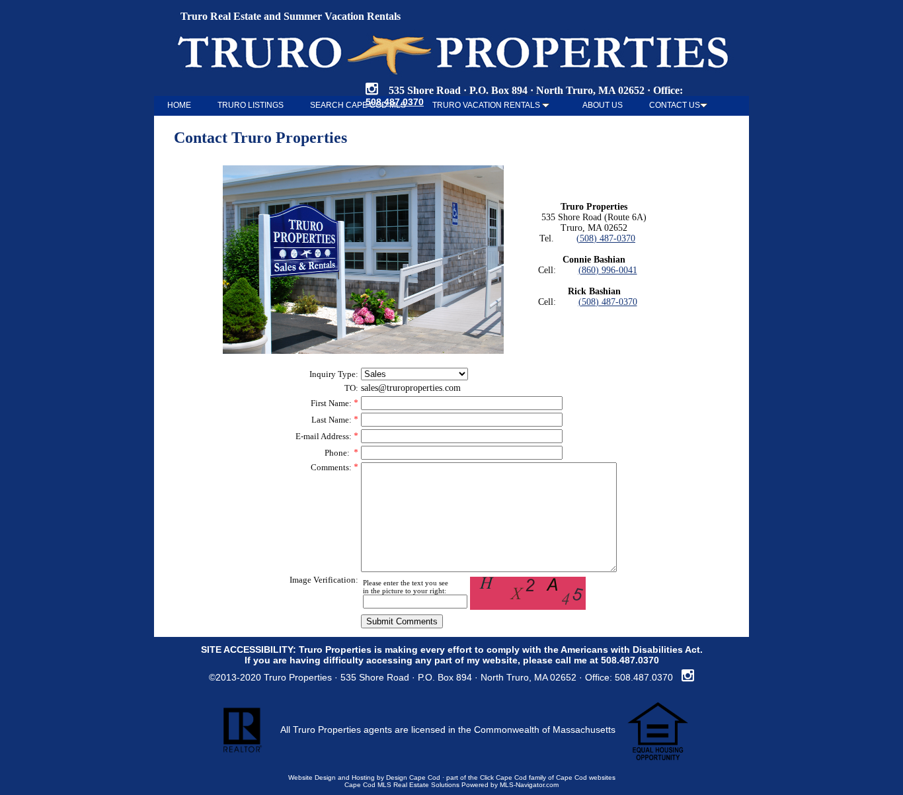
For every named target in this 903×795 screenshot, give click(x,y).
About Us (602, 105)
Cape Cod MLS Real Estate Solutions (401, 784)
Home (179, 105)
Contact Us (674, 105)
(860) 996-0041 (607, 270)
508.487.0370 (630, 660)
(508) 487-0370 (605, 238)
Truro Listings (250, 105)
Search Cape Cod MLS (358, 105)
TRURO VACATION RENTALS (487, 105)
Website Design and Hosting (331, 777)
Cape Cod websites (585, 777)
